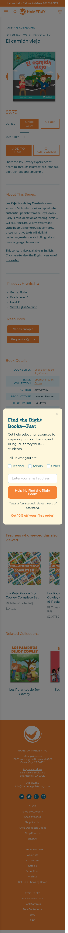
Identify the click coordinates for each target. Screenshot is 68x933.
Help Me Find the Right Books (32, 492)
